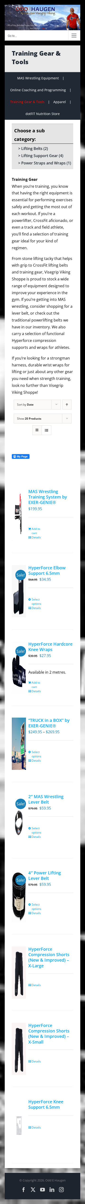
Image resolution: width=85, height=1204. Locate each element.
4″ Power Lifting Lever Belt (44, 875)
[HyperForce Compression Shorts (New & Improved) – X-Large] (19, 972)
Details (36, 537)
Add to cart (36, 531)
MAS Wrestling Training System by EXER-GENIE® (47, 497)
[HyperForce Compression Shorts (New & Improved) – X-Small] (19, 1049)
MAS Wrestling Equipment (38, 78)
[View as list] (46, 430)
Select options (36, 601)
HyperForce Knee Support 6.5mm (45, 1104)
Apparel (59, 102)
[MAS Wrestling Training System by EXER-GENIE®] (19, 515)
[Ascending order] (67, 404)
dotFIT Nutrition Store (43, 113)
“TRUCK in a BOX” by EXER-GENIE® (49, 723)
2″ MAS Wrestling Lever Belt (46, 799)
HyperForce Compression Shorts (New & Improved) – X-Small (48, 1033)
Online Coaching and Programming (38, 90)
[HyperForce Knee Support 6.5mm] (19, 1125)
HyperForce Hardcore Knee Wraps (50, 646)
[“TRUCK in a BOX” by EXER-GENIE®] (19, 744)
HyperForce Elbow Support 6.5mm (47, 570)
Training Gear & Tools (27, 102)
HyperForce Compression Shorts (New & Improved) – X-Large (48, 957)
